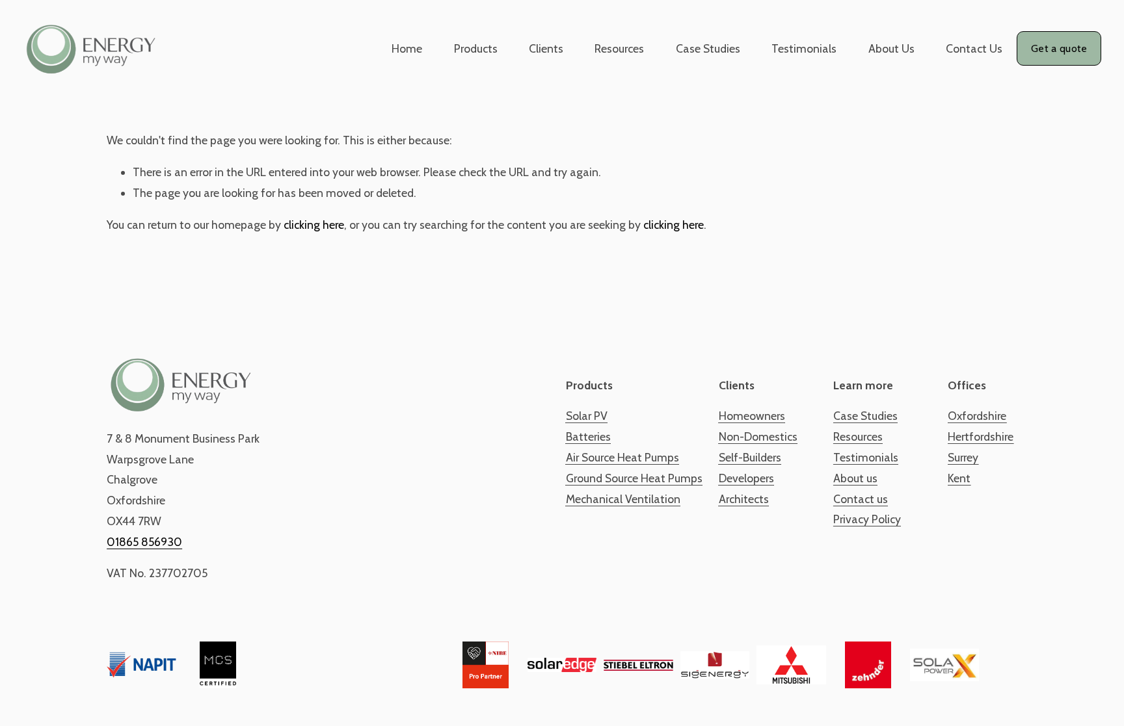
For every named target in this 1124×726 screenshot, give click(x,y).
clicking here (314, 224)
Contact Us (974, 48)
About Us (891, 48)
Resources (619, 48)
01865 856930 (144, 542)
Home (407, 48)
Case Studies (708, 48)
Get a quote (1059, 48)
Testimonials (803, 48)
